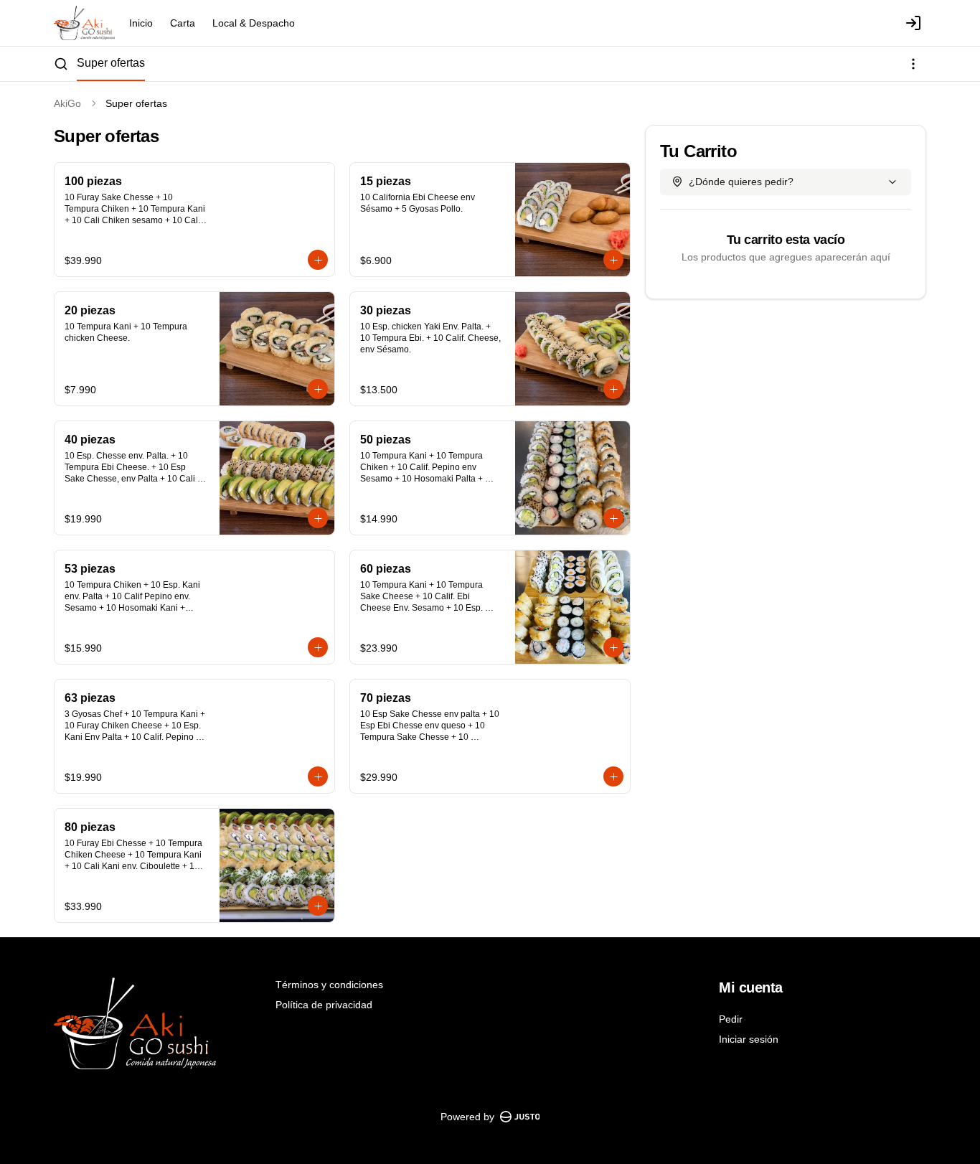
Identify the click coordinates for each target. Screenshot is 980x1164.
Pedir (731, 1019)
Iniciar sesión (748, 1039)
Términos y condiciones (329, 984)
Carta (182, 23)
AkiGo (67, 103)
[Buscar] (61, 64)
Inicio (141, 23)
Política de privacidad (323, 1004)
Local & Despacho (253, 23)
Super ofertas (111, 63)
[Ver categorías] (913, 64)
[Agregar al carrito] (318, 260)
